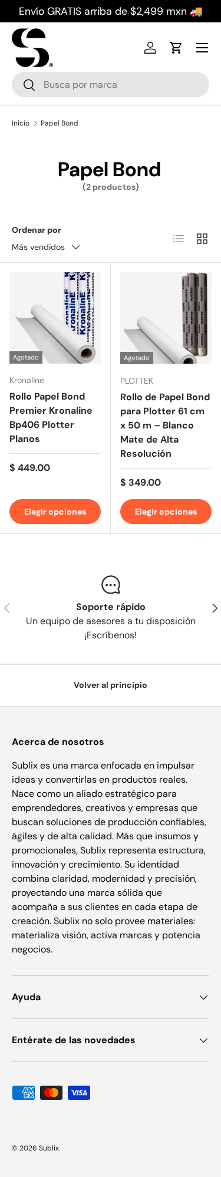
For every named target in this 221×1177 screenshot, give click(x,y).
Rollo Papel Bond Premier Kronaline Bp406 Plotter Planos (51, 417)
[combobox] (110, 84)
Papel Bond (59, 123)
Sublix (49, 1148)
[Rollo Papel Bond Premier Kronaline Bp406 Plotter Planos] (55, 318)
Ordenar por (36, 230)
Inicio (20, 123)
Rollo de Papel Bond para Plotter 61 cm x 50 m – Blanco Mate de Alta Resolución (165, 425)
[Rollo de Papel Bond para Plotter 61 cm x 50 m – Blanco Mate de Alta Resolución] (166, 318)
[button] (176, 48)
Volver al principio (110, 685)
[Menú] (202, 48)
